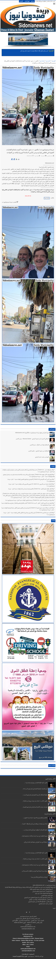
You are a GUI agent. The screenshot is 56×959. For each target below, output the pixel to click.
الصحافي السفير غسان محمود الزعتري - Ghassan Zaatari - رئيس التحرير (32, 439)
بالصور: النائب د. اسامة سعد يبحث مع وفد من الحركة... (34, 801)
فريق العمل (27, 1)
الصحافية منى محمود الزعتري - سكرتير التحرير (38, 451)
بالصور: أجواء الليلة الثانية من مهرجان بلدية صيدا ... (35, 783)
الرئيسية (53, 61)
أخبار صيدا (51, 55)
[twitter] (26, 912)
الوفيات (53, 466)
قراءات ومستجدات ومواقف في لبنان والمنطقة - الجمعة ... (34, 824)
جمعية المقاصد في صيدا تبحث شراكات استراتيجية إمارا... (34, 836)
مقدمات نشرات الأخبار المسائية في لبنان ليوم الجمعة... (34, 807)
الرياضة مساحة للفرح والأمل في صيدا (39, 877)
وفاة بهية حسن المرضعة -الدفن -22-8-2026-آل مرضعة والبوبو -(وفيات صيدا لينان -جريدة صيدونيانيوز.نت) (30, 500)
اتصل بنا (21, 1)
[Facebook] (29, 912)
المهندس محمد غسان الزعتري (42, 457)
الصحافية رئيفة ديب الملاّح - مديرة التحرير (39, 445)
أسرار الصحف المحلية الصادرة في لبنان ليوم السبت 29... (34, 789)
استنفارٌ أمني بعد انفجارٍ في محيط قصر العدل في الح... (35, 842)
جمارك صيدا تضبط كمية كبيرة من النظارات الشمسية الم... (34, 871)
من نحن (32, 1)
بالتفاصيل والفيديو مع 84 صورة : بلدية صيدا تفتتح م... (35, 818)
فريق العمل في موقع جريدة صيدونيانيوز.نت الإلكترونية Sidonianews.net (32, 433)
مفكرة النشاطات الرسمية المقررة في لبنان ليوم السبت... (34, 795)
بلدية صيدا (41, 61)
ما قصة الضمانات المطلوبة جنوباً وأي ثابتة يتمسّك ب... (35, 830)
